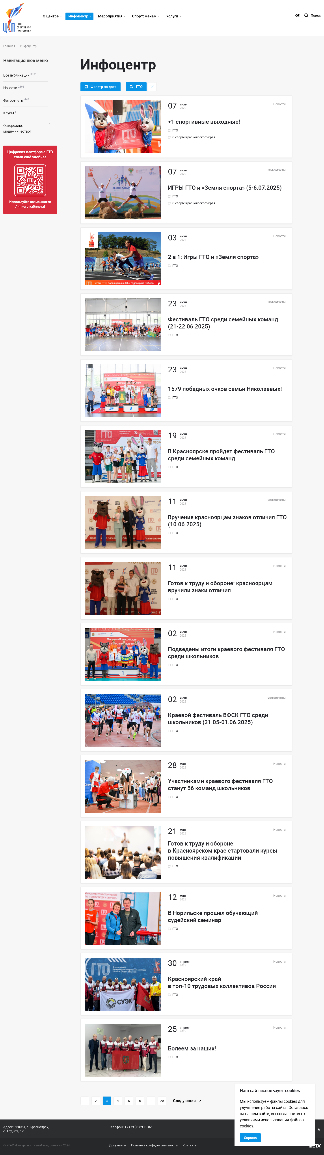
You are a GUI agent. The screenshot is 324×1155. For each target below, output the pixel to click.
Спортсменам (144, 16)
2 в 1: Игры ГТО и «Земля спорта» (213, 257)
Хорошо (250, 1137)
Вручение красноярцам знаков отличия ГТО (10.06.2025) (227, 521)
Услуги (172, 16)
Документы (117, 1145)
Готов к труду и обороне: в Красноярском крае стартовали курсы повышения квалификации (222, 850)
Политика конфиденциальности (154, 1145)
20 (162, 1101)
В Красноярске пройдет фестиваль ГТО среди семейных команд (221, 455)
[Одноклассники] (319, 1129)
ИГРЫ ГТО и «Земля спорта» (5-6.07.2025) (225, 187)
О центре (51, 16)
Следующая (184, 1100)
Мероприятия (110, 16)
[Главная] (17, 18)
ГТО (175, 130)
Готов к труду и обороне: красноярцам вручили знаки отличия (220, 587)
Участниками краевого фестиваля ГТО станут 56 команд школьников (220, 785)
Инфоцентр (78, 16)
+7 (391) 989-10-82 (138, 1127)
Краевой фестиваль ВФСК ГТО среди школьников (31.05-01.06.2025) (218, 719)
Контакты (190, 1145)
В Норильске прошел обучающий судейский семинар (213, 916)
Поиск (316, 15)
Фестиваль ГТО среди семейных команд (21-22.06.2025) (223, 323)
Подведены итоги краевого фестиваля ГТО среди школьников (226, 653)
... (151, 1101)
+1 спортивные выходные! (204, 121)
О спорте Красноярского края (193, 137)
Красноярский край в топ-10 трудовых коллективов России (222, 982)
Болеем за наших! (192, 1048)
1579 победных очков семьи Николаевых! (225, 388)
